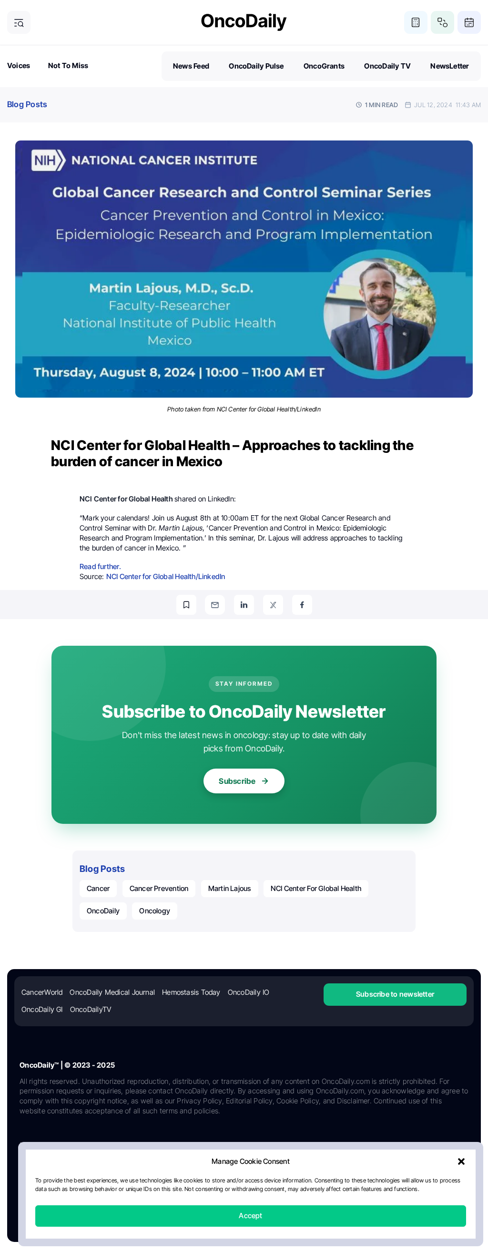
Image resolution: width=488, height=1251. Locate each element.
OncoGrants (324, 65)
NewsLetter (449, 65)
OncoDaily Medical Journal (112, 992)
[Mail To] (215, 605)
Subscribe (237, 781)
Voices (18, 65)
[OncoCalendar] (469, 22)
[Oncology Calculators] (415, 22)
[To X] (273, 605)
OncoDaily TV (387, 65)
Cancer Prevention (159, 888)
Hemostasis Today (191, 992)
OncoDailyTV (90, 1009)
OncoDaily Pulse (256, 65)
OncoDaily (103, 910)
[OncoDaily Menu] (18, 22)
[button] (461, 1162)
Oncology (154, 910)
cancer (98, 888)
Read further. (100, 566)
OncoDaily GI (42, 1009)
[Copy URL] (186, 605)
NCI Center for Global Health (316, 888)
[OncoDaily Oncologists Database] (442, 22)
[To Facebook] (302, 605)
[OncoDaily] (244, 22)
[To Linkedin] (244, 605)
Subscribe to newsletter (395, 994)
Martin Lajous (229, 888)
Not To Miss (68, 65)
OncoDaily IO (249, 992)
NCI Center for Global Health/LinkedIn (165, 576)
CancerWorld (41, 992)
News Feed (191, 65)
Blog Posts (27, 104)
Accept (250, 1216)
